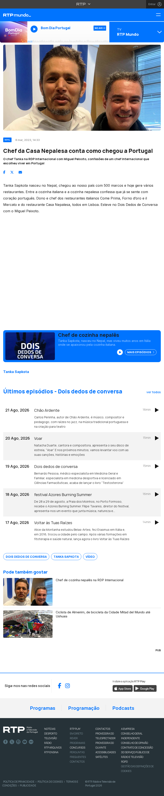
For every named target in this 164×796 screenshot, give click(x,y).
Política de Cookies (50, 781)
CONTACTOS (102, 729)
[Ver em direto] (13, 32)
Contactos (77, 761)
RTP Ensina (51, 752)
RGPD (124, 761)
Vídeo (90, 557)
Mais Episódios (139, 352)
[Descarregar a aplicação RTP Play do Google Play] (145, 688)
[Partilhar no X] (12, 172)
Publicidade (28, 785)
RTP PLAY (75, 729)
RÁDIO (47, 743)
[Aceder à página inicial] (13, 15)
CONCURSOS (77, 747)
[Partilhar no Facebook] (4, 172)
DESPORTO (50, 733)
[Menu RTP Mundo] (160, 15)
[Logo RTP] (20, 730)
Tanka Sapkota (16, 372)
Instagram (18, 742)
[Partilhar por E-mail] (20, 172)
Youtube (24, 742)
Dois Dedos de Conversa (26, 557)
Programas (42, 708)
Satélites (101, 757)
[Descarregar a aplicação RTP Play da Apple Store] (123, 688)
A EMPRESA (128, 729)
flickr (31, 742)
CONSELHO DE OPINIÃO (134, 743)
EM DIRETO (76, 733)
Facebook (5, 742)
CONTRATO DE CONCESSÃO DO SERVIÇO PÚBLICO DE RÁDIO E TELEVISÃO (137, 752)
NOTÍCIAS (49, 729)
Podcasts (123, 708)
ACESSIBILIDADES (105, 752)
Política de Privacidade (18, 781)
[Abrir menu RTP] (82, 4)
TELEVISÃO (50, 738)
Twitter (12, 742)
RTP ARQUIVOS (53, 747)
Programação (84, 708)
